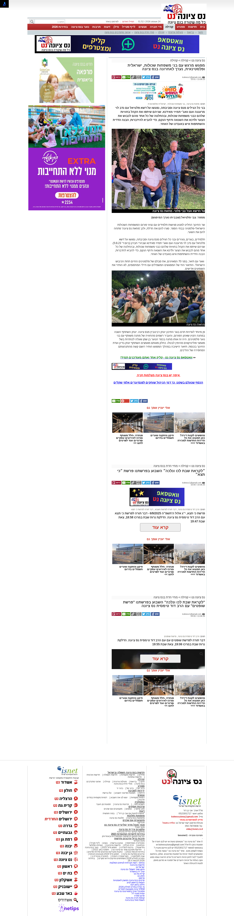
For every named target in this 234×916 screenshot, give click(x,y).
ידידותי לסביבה (136, 790)
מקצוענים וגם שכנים (113, 809)
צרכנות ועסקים (137, 806)
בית (202, 26)
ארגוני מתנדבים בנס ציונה (117, 32)
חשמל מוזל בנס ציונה (135, 900)
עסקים (129, 809)
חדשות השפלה (110, 775)
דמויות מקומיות (137, 797)
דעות (107, 26)
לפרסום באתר (112, 21)
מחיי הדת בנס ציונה (144, 32)
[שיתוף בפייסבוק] (155, 78)
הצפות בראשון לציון (136, 882)
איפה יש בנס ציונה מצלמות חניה (158, 375)
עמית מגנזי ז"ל (138, 893)
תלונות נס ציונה (117, 818)
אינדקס (141, 822)
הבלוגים (141, 845)
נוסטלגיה (140, 802)
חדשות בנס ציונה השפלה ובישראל (126, 772)
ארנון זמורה (139, 895)
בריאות (190, 32)
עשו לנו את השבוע (119, 797)
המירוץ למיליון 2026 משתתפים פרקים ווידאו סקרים (121, 858)
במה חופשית (108, 813)
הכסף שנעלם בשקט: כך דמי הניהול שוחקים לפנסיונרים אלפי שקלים (158, 382)
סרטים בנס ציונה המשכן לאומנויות (129, 880)
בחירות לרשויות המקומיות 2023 (128, 834)
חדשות (192, 26)
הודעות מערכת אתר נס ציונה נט (127, 849)
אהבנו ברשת (117, 843)
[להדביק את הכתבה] (124, 402)
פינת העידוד (139, 841)
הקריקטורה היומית (120, 856)
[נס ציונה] (184, 23)
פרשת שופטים (170, 636)
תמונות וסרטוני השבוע (125, 793)
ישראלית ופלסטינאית (157, 104)
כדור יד (120, 788)
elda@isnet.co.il (194, 829)
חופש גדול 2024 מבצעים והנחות (104, 854)
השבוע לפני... (138, 804)
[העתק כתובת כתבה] (135, 78)
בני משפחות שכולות (176, 104)
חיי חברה (156, 26)
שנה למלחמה (138, 856)
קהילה (169, 26)
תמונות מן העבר (103, 804)
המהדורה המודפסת (135, 843)
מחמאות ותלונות (136, 815)
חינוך (200, 32)
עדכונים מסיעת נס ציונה (133, 854)
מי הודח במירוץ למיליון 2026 (132, 887)
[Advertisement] (157, 628)
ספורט (181, 26)
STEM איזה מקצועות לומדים (131, 889)
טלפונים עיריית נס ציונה (132, 829)
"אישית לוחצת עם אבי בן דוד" (131, 813)
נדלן (116, 26)
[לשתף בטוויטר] (145, 78)
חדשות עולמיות (135, 777)
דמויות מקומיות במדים (97, 797)
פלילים (142, 775)
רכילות (142, 793)
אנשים (143, 26)
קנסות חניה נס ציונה (135, 898)
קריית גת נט (139, 873)
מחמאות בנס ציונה (136, 818)
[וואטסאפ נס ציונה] (142, 366)
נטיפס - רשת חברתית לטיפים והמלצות (127, 862)
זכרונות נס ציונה (121, 804)
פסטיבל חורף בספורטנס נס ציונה (129, 891)
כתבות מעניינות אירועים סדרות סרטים (104, 852)
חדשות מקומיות (128, 775)
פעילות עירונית (175, 32)
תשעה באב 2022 (101, 849)
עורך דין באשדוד (137, 871)
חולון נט (141, 876)
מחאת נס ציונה (192, 104)
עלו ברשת (107, 793)
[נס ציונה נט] (182, 787)
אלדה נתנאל (169, 823)
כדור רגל (141, 788)
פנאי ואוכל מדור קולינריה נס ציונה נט (124, 824)
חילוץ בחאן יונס (138, 884)
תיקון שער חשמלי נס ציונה (133, 869)
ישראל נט (140, 867)
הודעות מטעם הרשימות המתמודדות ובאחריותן (123, 836)
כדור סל (130, 788)
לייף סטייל (128, 26)
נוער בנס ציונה (80, 26)
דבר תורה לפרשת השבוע (165, 509)
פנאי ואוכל (140, 827)
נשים (105, 843)
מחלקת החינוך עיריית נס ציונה (131, 831)
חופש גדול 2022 (109, 847)
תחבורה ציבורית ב (100, 856)
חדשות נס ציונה (113, 845)
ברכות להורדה (126, 847)
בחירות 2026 (60, 26)
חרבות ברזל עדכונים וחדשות (129, 838)
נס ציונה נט (198, 60)
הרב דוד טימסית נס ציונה (188, 509)
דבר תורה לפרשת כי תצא (142, 509)
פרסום (141, 878)
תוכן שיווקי (140, 809)
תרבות (96, 26)
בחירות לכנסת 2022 (135, 852)
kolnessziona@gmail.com (184, 816)
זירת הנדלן (129, 845)
